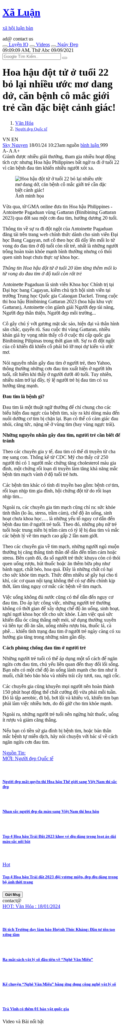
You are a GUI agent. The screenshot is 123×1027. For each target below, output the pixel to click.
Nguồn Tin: (14, 752)
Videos (42, 44)
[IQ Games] (5, 46)
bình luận (90, 145)
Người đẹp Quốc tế (31, 129)
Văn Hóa (24, 123)
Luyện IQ (18, 44)
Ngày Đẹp (67, 44)
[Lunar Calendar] (53, 46)
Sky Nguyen (15, 145)
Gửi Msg (12, 894)
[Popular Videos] (32, 46)
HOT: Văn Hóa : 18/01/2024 (31, 906)
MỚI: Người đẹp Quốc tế (28, 758)
